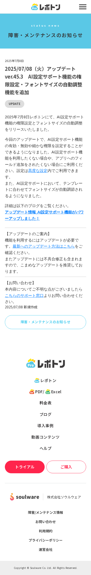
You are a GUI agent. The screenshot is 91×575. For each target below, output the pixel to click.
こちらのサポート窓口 (24, 295)
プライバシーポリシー (46, 540)
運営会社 (45, 549)
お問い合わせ (45, 521)
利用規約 (45, 531)
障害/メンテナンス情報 (45, 512)
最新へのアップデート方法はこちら (44, 246)
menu (83, 7)
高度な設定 (38, 170)
